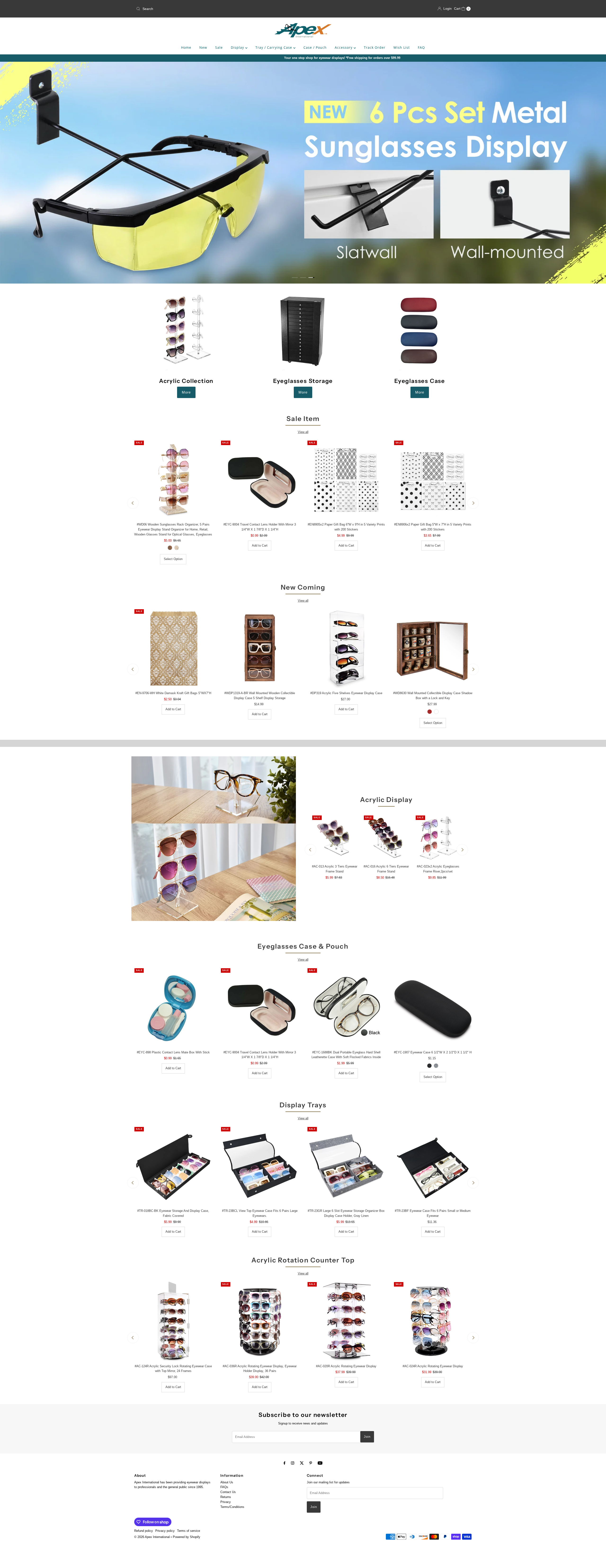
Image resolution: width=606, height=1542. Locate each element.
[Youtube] (320, 1463)
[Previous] (133, 503)
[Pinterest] (310, 1463)
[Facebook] (284, 1463)
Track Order (374, 47)
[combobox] (189, 8)
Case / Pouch (315, 47)
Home (186, 47)
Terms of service (188, 1531)
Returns (225, 1497)
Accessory (344, 47)
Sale (219, 47)
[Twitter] (302, 1463)
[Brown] (429, 711)
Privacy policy (165, 1531)
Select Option (173, 559)
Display (238, 47)
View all (303, 432)
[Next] (473, 503)
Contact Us (228, 1492)
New (203, 47)
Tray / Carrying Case (274, 47)
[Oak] (436, 711)
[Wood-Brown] (170, 548)
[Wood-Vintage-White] (176, 548)
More (186, 392)
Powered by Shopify (186, 1537)
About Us (226, 1482)
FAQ (421, 47)
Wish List (401, 47)
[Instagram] (292, 1463)
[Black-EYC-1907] (429, 1065)
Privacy (225, 1502)
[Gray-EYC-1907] (436, 1065)
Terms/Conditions (232, 1507)
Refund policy (143, 1531)
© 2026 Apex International (152, 1537)
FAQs (224, 1487)
